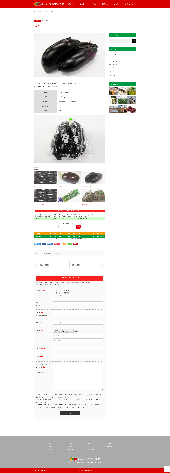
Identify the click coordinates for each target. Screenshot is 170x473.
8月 (79, 233)
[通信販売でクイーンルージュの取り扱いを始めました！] (131, 109)
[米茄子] (69, 177)
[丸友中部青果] (49, 4)
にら (59, 205)
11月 (93, 233)
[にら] (69, 195)
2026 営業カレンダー (91, 449)
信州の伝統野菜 (113, 61)
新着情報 (70, 4)
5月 (65, 233)
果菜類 (37, 20)
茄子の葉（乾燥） (87, 205)
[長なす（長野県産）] (45, 195)
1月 (46, 233)
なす (50, 253)
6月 (69, 233)
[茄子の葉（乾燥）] (93, 195)
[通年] (47, 253)
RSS (44, 470)
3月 (55, 233)
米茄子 (60, 186)
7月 (74, 233)
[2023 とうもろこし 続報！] (113, 109)
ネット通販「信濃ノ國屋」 (111, 446)
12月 (98, 233)
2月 (50, 233)
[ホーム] (34, 8)
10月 (88, 233)
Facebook (38, 470)
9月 (84, 233)
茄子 (55, 253)
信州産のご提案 (113, 64)
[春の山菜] (131, 91)
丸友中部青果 (88, 470)
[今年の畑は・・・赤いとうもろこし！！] (122, 91)
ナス (53, 253)
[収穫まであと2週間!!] (122, 100)
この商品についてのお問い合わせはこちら (70, 210)
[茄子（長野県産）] (93, 177)
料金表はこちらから (64, 397)
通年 (102, 233)
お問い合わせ (129, 4)
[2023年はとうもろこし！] (122, 109)
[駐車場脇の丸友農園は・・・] (131, 100)
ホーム (50, 443)
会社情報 (116, 4)
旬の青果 (93, 4)
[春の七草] (113, 100)
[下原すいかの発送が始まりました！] (113, 91)
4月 (60, 233)
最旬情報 (82, 4)
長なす (36, 186)
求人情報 (111, 71)
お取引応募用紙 (75, 282)
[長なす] (45, 177)
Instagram (41, 470)
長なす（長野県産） (39, 205)
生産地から (105, 4)
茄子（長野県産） (87, 186)
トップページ (112, 54)
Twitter (35, 470)
